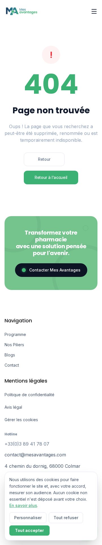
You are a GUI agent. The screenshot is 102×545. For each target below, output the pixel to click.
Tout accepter (29, 530)
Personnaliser (28, 517)
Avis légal (13, 407)
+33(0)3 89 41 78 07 (27, 444)
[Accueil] (22, 11)
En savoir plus (23, 505)
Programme (15, 334)
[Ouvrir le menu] (94, 11)
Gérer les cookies (21, 419)
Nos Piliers (14, 344)
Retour (44, 159)
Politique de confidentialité (29, 394)
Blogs (10, 354)
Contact (12, 365)
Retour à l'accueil (51, 177)
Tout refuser (66, 517)
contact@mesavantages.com (35, 455)
